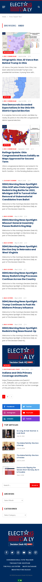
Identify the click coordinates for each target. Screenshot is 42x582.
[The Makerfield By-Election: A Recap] (8, 446)
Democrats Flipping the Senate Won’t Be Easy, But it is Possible (28, 469)
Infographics (8, 52)
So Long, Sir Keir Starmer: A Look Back (27, 432)
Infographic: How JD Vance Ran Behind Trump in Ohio (20, 61)
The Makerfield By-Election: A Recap (28, 444)
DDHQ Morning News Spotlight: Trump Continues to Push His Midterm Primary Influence (19, 304)
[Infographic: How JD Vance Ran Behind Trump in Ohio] (21, 43)
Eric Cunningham (10, 56)
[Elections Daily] (21, 7)
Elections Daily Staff (12, 369)
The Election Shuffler (20, 563)
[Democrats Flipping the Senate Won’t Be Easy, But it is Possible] (8, 470)
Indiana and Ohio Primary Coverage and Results (17, 374)
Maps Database (29, 566)
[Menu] (3, 7)
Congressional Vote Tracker (19, 560)
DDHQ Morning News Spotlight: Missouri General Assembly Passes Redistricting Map (19, 223)
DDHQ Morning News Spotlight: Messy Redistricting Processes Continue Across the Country (19, 276)
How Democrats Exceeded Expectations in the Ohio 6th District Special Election (18, 107)
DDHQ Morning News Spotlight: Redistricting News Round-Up (19, 330)
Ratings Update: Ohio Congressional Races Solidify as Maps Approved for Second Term (20, 157)
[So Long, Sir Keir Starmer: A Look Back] (8, 433)
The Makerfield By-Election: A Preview (28, 456)
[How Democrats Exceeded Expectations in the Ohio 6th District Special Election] (21, 87)
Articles (7, 97)
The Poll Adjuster (11, 566)
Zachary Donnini (10, 180)
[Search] (38, 7)
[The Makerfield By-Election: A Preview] (8, 458)
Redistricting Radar (21, 570)
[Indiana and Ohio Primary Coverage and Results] (21, 356)
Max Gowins (8, 216)
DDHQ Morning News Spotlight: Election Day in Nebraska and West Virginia (19, 249)
